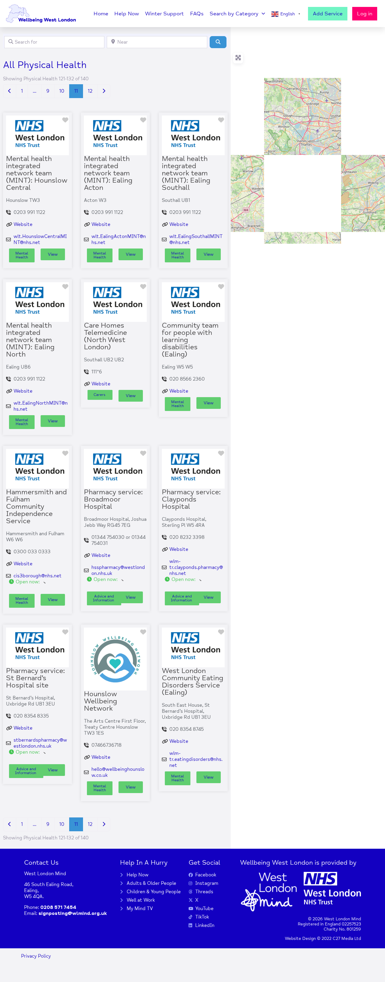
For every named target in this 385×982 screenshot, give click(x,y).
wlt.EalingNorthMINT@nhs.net (41, 406)
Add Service (328, 13)
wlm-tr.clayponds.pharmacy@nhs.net (196, 567)
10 (61, 91)
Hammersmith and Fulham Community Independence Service (36, 506)
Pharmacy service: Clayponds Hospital (191, 499)
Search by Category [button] (234, 13)
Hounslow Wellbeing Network (100, 701)
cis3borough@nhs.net (38, 576)
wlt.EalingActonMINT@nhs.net (118, 239)
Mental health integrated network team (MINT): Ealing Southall (186, 173)
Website (23, 224)
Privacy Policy (36, 956)
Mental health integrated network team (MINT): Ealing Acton (108, 173)
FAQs (197, 13)
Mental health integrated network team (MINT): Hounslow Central (36, 173)
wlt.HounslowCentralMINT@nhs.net (40, 239)
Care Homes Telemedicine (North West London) (105, 336)
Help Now (126, 13)
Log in (364, 13)
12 (90, 91)
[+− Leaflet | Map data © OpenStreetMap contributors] (308, 135)
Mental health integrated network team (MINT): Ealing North (30, 340)
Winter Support (164, 13)
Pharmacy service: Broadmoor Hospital (113, 499)
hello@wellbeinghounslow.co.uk (117, 772)
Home (101, 13)
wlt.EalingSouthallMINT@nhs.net (195, 239)
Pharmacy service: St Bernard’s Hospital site (35, 678)
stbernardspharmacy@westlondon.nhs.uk (40, 743)
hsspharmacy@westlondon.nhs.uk (118, 570)
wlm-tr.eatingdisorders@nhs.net (196, 759)
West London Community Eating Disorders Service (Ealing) (192, 681)
